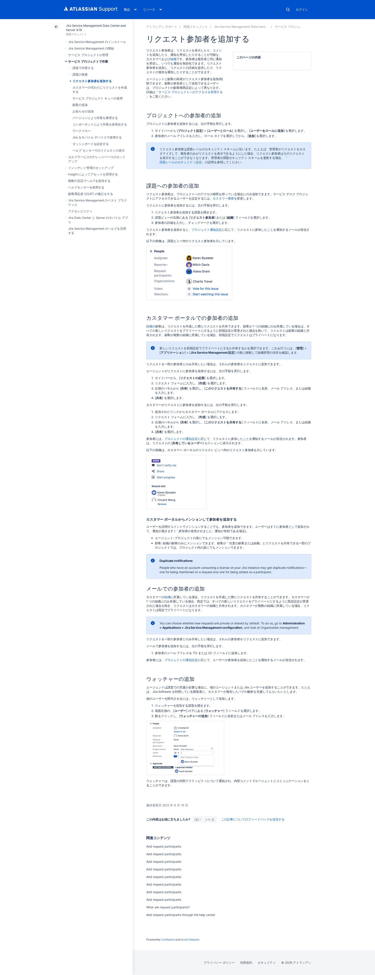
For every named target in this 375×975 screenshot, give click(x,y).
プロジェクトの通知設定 (181, 438)
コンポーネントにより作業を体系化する (99, 124)
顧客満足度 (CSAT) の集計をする (90, 194)
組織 (173, 59)
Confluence (168, 939)
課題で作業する (83, 68)
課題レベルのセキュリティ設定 (181, 162)
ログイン (302, 9)
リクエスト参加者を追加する (92, 81)
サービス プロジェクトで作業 (88, 61)
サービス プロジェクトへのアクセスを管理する (190, 92)
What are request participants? (168, 907)
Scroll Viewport (190, 939)
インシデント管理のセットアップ (90, 168)
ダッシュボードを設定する (90, 144)
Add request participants (163, 846)
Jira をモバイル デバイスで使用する (97, 137)
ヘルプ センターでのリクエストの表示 (98, 150)
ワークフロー (81, 131)
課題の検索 (80, 74)
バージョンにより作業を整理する (95, 118)
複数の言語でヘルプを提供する (89, 181)
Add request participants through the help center (180, 915)
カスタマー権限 (223, 198)
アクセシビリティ (80, 211)
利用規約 (246, 962)
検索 (288, 9)
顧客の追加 (80, 105)
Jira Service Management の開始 (91, 48)
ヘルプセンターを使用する (86, 187)
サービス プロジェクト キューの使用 (97, 98)
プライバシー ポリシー (219, 962)
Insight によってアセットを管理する (93, 174)
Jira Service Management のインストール (97, 42)
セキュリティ (267, 962)
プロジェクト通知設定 (207, 229)
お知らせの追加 (83, 111)
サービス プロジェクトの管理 (88, 55)
